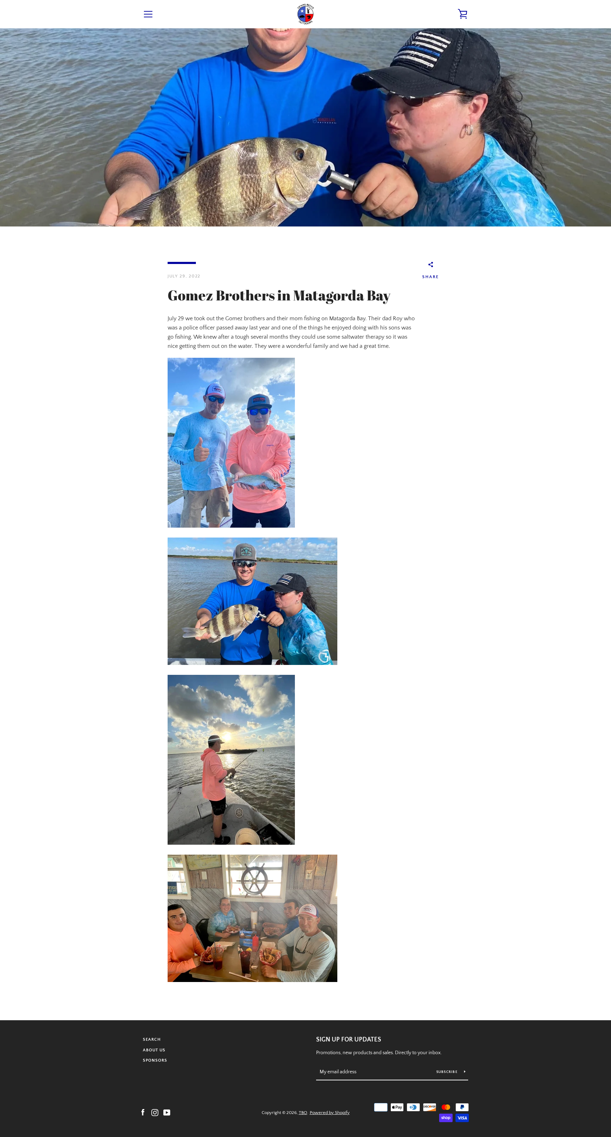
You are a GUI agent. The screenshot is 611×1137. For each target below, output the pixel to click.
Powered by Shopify (330, 1112)
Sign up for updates (348, 1039)
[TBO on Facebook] (142, 1112)
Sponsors (155, 1060)
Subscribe (447, 1072)
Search (152, 1039)
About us (154, 1050)
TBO (303, 1112)
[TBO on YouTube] (166, 1112)
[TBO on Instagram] (154, 1112)
